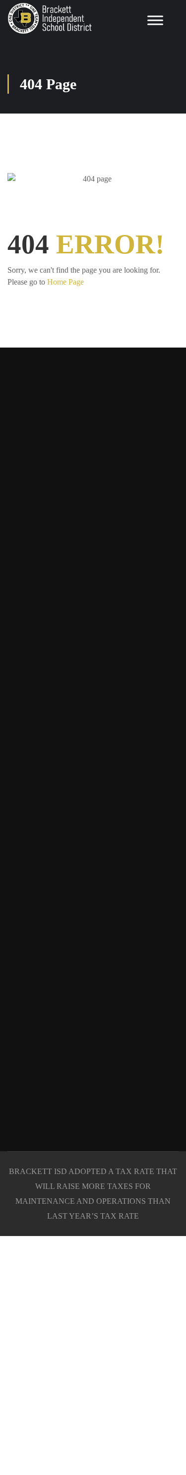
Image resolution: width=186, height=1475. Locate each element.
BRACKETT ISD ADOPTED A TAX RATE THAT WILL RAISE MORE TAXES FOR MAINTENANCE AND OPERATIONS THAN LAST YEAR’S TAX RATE (93, 1193)
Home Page (65, 282)
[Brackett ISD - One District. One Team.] (49, 18)
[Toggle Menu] (155, 20)
